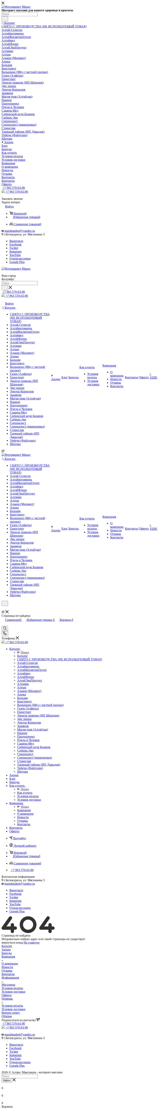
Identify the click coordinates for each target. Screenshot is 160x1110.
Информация (10, 977)
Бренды (7, 953)
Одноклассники (20, 258)
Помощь (7, 998)
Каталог (22, 656)
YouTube (15, 255)
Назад (25, 652)
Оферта (7, 995)
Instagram (15, 251)
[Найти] (5, 18)
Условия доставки (13, 991)
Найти (6, 1080)
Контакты (8, 974)
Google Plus (17, 262)
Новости (7, 967)
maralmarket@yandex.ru (19, 230)
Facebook (15, 244)
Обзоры (7, 1016)
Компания (24, 810)
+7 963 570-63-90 (14, 187)
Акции (6, 949)
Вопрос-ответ (11, 1012)
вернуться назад (12, 942)
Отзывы (7, 970)
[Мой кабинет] (3, 608)
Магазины (8, 984)
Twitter (13, 248)
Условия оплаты (12, 988)
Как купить (24, 792)
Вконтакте (16, 241)
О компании (10, 963)
